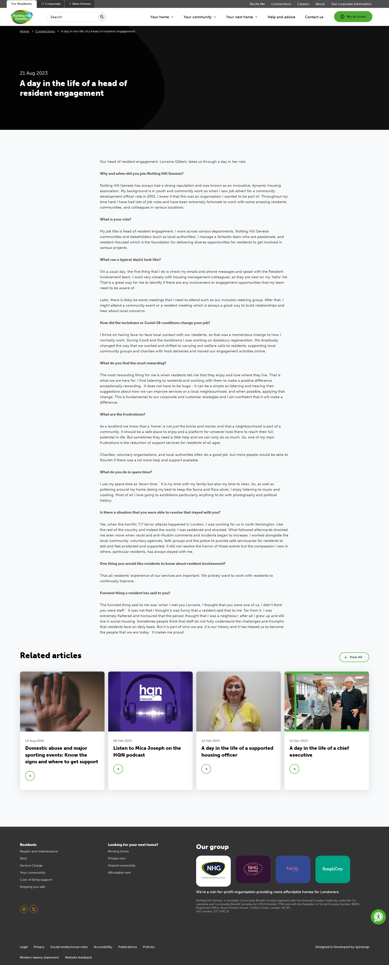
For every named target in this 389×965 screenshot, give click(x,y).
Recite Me (257, 4)
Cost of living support (36, 880)
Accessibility (103, 947)
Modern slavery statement (39, 957)
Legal (24, 947)
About (320, 4)
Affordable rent (119, 872)
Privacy (39, 947)
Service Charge (31, 865)
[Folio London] (293, 869)
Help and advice (281, 17)
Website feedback (78, 957)
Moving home (118, 851)
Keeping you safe (32, 887)
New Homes (82, 4)
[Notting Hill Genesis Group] (213, 870)
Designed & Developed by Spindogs (342, 947)
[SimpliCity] (333, 869)
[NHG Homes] (253, 869)
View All (356, 657)
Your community (198, 17)
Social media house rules (69, 947)
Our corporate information (351, 4)
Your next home (239, 17)
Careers (303, 4)
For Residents (22, 4)
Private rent (116, 858)
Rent (23, 858)
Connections (281, 4)
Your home (159, 17)
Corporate (53, 4)
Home (24, 31)
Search (102, 17)
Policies (149, 947)
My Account (356, 16)
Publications (127, 947)
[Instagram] (24, 909)
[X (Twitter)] (34, 909)
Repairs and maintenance (39, 851)
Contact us (314, 17)
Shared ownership (121, 865)
